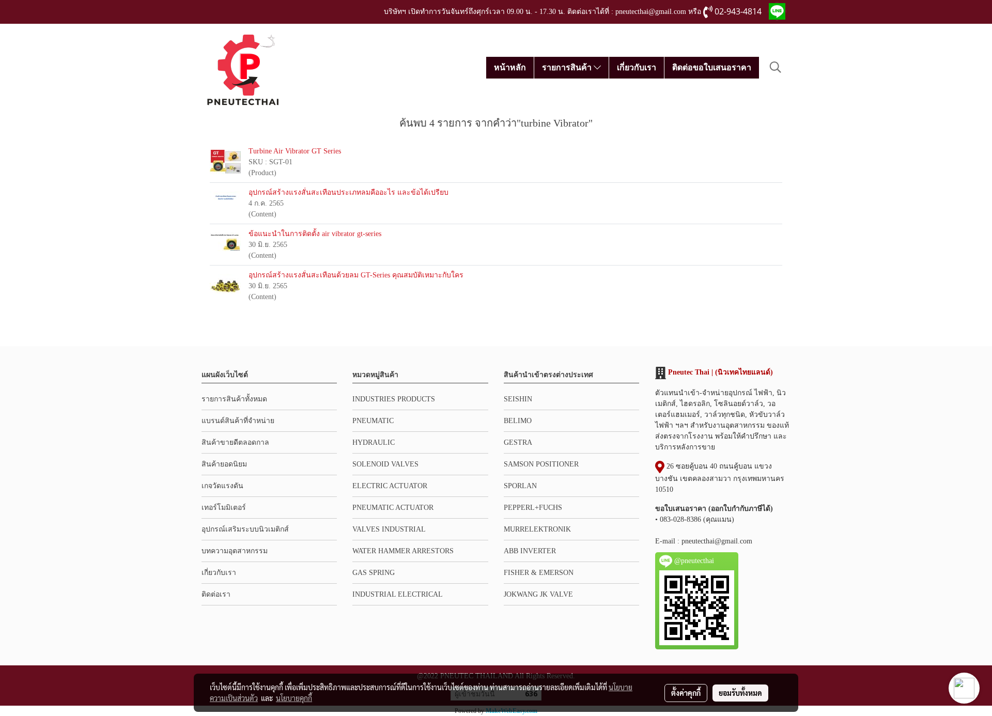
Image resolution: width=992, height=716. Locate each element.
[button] (775, 67)
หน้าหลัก (510, 67)
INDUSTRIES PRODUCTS (393, 399)
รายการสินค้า (568, 67)
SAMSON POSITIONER (541, 464)
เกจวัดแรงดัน (222, 486)
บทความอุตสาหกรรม (235, 551)
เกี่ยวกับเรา (636, 67)
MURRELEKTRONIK (537, 529)
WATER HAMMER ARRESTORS (403, 551)
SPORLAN (520, 486)
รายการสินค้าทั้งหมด (234, 399)
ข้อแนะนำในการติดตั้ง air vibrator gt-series (315, 234)
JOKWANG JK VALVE (538, 594)
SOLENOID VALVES (385, 464)
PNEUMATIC (373, 421)
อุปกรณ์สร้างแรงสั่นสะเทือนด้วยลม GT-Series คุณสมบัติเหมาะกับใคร (356, 275)
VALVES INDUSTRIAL (389, 529)
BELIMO (518, 421)
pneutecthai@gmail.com (716, 541)
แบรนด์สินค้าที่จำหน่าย (238, 421)
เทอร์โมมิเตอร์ (224, 507)
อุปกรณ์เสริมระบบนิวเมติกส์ (245, 529)
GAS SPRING (373, 573)
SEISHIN (518, 399)
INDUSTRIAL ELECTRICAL (397, 594)
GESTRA (518, 442)
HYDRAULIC (373, 442)
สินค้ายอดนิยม (224, 464)
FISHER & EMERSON (539, 573)
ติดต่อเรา (216, 594)
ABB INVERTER (530, 551)
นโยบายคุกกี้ (294, 698)
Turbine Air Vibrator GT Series (295, 151)
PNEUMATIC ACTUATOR (392, 507)
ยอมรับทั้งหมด (740, 692)
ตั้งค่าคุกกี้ (686, 692)
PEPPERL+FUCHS (533, 507)
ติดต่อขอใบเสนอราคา (711, 67)
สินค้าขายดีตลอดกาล (235, 442)
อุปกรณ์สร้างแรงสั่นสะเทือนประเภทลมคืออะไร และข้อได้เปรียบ (348, 192)
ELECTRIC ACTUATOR (389, 486)
